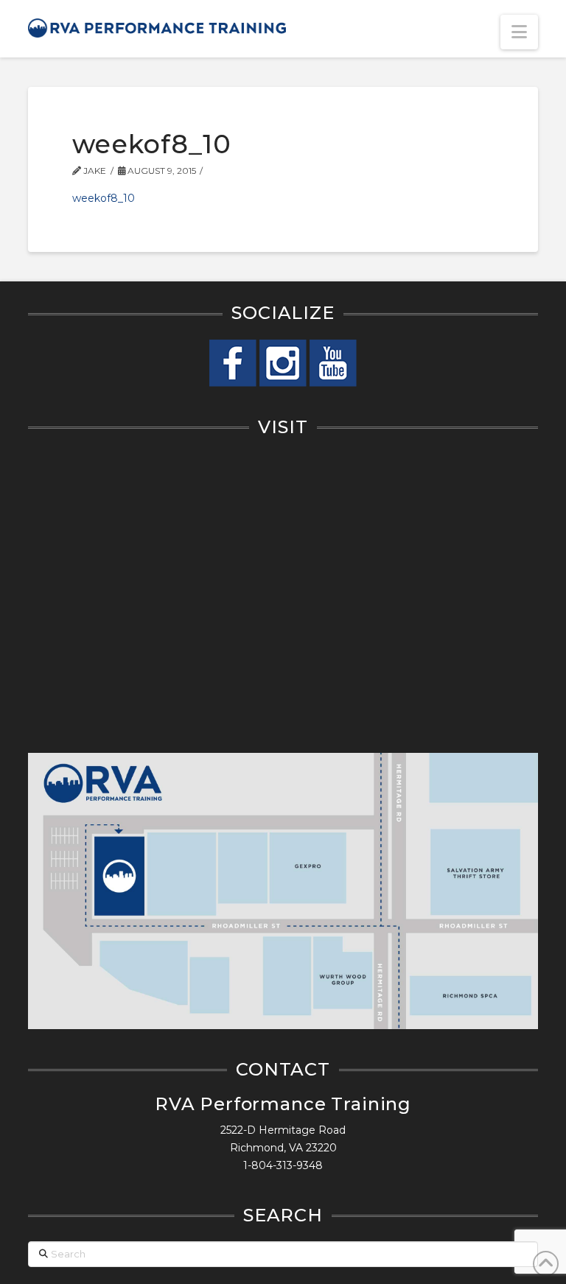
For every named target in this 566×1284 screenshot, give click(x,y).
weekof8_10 (103, 198)
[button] (519, 32)
